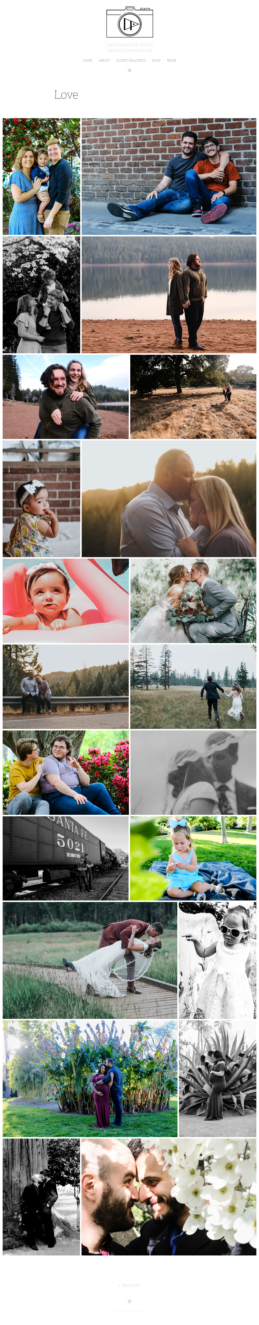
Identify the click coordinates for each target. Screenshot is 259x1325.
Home (88, 61)
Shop (156, 61)
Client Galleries (130, 61)
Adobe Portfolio (136, 1311)
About (104, 61)
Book (171, 61)
